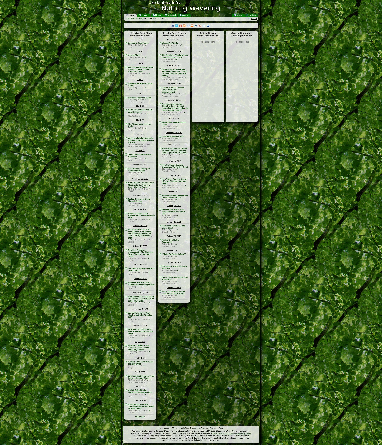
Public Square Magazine (137, 102)
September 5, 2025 (140, 309)
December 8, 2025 (140, 165)
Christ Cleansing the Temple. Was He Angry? (140, 111)
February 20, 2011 (174, 206)
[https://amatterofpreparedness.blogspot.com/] (160, 69)
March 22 (140, 120)
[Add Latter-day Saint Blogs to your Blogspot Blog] (193, 25)
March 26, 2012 (174, 145)
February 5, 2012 (174, 161)
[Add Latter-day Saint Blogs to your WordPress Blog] (197, 25)
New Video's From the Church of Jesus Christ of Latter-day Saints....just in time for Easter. (175, 151)
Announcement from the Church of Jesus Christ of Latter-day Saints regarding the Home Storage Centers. (175, 107)
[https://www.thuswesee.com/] (126, 110)
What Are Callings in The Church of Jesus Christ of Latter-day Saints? (139, 348)
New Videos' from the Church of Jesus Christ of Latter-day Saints (174, 181)
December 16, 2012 (174, 133)
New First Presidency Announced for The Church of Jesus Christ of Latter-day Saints (140, 253)
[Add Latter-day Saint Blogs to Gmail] (200, 25)
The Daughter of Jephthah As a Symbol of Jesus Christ (175, 56)
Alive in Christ (134, 55)
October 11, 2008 (174, 288)
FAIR (130, 47)
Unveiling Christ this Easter (139, 98)
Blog (239, 15)
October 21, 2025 (140, 226)
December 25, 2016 (174, 51)
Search (254, 19)
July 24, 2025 (140, 342)
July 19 (140, 39)
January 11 (140, 151)
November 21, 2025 (140, 179)
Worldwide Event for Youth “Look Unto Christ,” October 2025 (140, 315)
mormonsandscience (135, 175)
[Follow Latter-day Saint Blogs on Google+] (181, 26)
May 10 (140, 51)
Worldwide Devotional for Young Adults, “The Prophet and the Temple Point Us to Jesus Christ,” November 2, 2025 (140, 234)
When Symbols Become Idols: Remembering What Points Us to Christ (141, 140)
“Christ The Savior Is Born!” (174, 254)
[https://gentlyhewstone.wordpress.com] (160, 55)
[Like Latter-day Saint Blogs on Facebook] (173, 25)
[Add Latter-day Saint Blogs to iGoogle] (204, 26)
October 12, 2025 (140, 264)
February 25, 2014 (174, 65)
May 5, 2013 (174, 118)
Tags (144, 15)
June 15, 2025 (140, 386)
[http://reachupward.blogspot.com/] (160, 43)
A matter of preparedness (171, 80)
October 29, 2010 (174, 236)
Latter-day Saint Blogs (134, 18)
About (185, 15)
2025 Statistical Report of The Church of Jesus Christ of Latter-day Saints (140, 69)
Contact (171, 15)
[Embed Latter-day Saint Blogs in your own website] (209, 25)
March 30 (140, 106)
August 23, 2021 (174, 39)
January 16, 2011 (174, 222)
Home (131, 15)
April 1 (140, 94)
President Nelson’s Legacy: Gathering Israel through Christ (141, 284)
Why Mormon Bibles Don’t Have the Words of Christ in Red (173, 212)
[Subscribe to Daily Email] (189, 25)
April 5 (140, 80)
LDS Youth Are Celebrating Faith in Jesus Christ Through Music (140, 331)
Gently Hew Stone (168, 61)
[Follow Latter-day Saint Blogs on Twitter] (177, 25)
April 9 (140, 63)
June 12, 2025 (140, 400)
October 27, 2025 (140, 209)
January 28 (140, 134)
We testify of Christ (170, 43)
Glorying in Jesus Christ (138, 43)
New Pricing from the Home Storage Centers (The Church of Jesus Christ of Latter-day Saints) (174, 72)
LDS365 (131, 75)
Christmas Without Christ (173, 137)
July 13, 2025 (140, 358)
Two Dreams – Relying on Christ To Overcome (139, 170)
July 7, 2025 (140, 372)
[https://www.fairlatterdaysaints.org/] (126, 43)
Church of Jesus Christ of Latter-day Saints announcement (173, 90)
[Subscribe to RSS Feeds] (185, 25)
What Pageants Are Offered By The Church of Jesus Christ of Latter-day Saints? (141, 299)
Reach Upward (167, 47)
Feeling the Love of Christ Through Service (139, 200)
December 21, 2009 (174, 250)
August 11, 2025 (140, 325)
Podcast (252, 15)
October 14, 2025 (140, 246)
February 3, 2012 (174, 175)
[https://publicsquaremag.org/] (126, 98)
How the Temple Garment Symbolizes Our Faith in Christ (175, 166)
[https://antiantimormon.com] (126, 168)
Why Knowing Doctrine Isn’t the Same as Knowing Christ (141, 377)
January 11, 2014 (174, 84)
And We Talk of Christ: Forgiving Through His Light (139, 391)
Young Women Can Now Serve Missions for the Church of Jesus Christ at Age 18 (141, 185)
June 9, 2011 (174, 191)
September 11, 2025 (140, 293)
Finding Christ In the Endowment (170, 241)
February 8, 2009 (174, 262)
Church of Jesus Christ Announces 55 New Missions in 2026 (141, 215)
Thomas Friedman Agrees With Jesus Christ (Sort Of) (175, 196)
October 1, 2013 (173, 100)
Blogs (158, 15)
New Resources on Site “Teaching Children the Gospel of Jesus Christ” (141, 406)
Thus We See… (134, 116)
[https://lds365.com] (126, 67)
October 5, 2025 (140, 279)
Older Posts (140, 416)
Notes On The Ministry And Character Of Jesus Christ (173, 292)
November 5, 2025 (140, 195)
